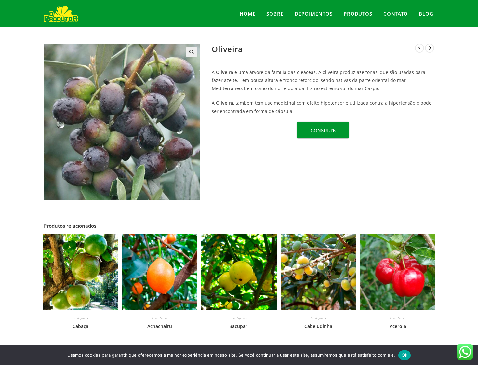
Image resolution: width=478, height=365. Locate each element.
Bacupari (239, 326)
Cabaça (80, 326)
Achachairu (159, 326)
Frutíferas (80, 318)
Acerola (398, 326)
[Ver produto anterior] (419, 48)
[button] (191, 52)
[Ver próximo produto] (429, 48)
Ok (404, 355)
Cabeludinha (318, 326)
